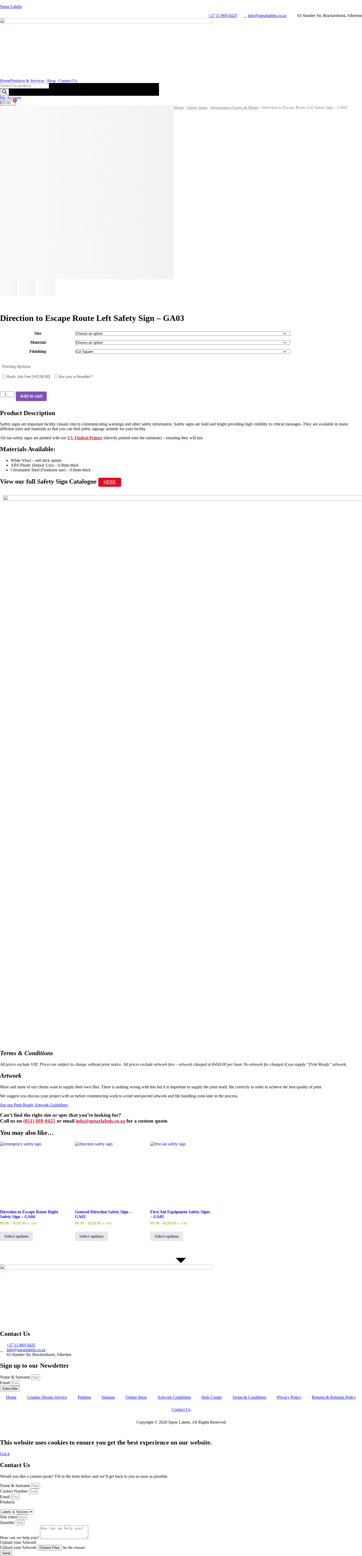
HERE (110, 482)
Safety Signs (197, 107)
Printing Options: (16, 366)
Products (7, 1502)
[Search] (4, 92)
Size (37, 333)
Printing (84, 1397)
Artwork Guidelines (174, 1397)
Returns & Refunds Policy (334, 1397)
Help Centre (211, 1397)
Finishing (37, 351)
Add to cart (31, 396)
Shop (51, 81)
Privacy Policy (289, 1397)
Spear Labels (11, 6)
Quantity (8, 1522)
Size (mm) (9, 1517)
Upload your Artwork (18, 1547)
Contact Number (14, 1491)
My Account (10, 98)
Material (38, 342)
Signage (108, 1397)
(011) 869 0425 (39, 1121)
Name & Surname (15, 1377)
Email (5, 1382)
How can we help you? (20, 1537)
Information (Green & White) (235, 107)
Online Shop (136, 1397)
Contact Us (67, 81)
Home (5, 81)
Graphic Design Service (47, 1397)
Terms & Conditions (249, 1397)
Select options (16, 1236)
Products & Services (27, 81)
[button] (28, 81)
